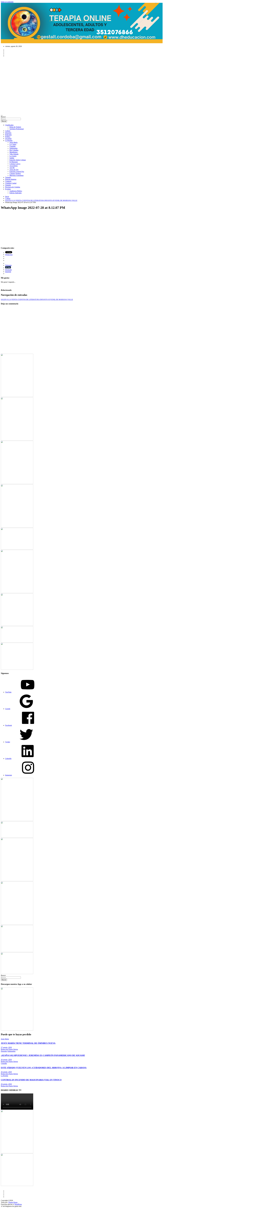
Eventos (8, 189)
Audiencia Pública (15, 191)
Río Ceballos (13, 150)
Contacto (8, 181)
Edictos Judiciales (15, 193)
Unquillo (12, 146)
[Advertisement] (138, 98)
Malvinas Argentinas (16, 175)
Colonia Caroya (14, 164)
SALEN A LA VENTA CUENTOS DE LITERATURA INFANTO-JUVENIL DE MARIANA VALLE (37, 299)
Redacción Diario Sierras (9, 1049)
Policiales (8, 135)
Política (7, 137)
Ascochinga (13, 166)
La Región (8, 140)
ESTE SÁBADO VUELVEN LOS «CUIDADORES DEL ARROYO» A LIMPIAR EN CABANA (43, 1068)
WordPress (18, 1204)
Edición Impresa (10, 179)
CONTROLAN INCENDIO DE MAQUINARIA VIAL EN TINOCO (31, 1080)
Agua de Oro (13, 170)
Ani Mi (11, 168)
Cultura (7, 131)
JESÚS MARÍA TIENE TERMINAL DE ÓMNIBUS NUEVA (28, 1043)
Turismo (8, 177)
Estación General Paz (16, 171)
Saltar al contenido (7, 2)
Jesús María (13, 142)
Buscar (3, 117)
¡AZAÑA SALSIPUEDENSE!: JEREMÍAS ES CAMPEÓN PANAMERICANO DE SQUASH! (43, 1055)
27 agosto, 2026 (6, 1047)
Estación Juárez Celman (17, 160)
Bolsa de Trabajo (15, 127)
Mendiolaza (13, 152)
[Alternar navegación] (2, 115)
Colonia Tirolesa (15, 173)
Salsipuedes (13, 148)
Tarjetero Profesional (16, 129)
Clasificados (9, 125)
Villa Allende (13, 154)
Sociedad (8, 138)
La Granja (12, 156)
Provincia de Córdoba (12, 187)
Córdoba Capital (10, 183)
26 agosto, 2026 (6, 1059)
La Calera (12, 144)
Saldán (11, 158)
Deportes (8, 133)
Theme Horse (12, 1202)
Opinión (8, 185)
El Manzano (13, 162)
